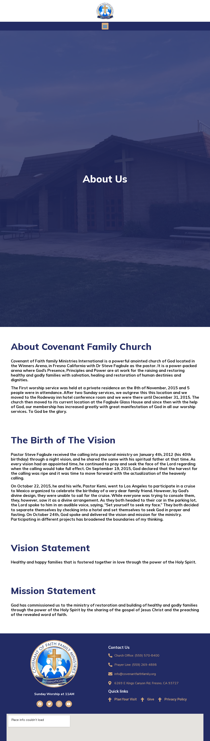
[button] (105, 26)
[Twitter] (49, 704)
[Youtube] (68, 704)
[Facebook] (40, 704)
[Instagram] (59, 704)
